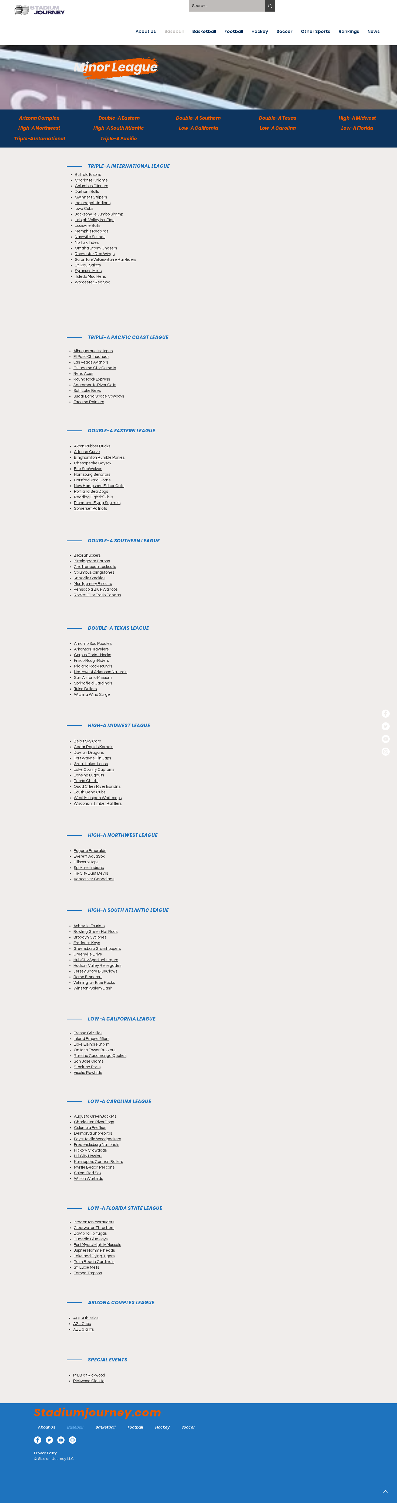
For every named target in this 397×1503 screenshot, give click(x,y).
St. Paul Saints (88, 265)
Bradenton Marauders (94, 1222)
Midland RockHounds (93, 666)
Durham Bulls (87, 192)
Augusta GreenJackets (95, 1116)
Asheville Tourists (89, 926)
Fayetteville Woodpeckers (97, 1139)
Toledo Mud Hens (90, 277)
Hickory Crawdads (90, 1150)
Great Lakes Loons (91, 764)
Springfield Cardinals (93, 683)
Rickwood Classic (88, 1381)
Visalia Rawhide (88, 1073)
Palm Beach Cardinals (94, 1262)
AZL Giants (83, 1329)
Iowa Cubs (84, 209)
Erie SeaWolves (88, 469)
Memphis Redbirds (91, 231)
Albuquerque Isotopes (93, 351)
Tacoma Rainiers (88, 402)
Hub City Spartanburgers (95, 960)
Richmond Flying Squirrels (97, 503)
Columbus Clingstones (94, 572)
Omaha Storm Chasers (96, 248)
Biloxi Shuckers (87, 555)
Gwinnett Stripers (91, 197)
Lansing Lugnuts (89, 775)
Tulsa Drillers (85, 689)
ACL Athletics (85, 1318)
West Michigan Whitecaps (98, 798)
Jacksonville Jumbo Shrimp (99, 214)
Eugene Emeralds (90, 851)
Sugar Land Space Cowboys (98, 396)
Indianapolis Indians (92, 203)
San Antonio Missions (93, 678)
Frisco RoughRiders (91, 661)
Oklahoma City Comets (94, 368)
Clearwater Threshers (94, 1228)
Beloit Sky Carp (87, 741)
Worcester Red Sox (92, 282)
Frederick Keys (86, 943)
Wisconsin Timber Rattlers (98, 804)
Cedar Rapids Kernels (93, 747)
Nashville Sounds (90, 237)
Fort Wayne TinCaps (92, 758)
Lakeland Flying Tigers (94, 1256)
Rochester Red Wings (95, 254)
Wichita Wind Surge (92, 695)
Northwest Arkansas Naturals (100, 672)
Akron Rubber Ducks (92, 446)
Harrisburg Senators (92, 475)
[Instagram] (386, 752)
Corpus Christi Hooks (92, 655)
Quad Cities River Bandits (97, 787)
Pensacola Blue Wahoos (95, 589)
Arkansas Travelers (91, 649)
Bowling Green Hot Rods (95, 932)
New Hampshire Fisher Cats (99, 486)
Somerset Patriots (90, 508)
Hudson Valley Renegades (97, 966)
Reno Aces (83, 374)
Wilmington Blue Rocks (94, 983)
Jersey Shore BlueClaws (95, 971)
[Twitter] (386, 726)
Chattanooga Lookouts (95, 567)
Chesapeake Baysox (92, 463)
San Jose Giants (88, 1061)
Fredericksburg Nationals (96, 1145)
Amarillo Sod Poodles (93, 644)
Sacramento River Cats (94, 385)
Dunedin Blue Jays (90, 1239)
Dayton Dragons (89, 753)
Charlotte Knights (91, 180)
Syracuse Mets (88, 271)
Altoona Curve (87, 452)
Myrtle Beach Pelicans (94, 1167)
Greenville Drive (87, 954)
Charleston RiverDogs (94, 1122)
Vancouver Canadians (94, 879)
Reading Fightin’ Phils (93, 497)
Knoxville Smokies (89, 578)
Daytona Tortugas (90, 1233)
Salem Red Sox (87, 1173)
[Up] (385, 1491)
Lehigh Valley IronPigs (94, 220)
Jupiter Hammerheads (94, 1250)
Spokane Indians (89, 868)
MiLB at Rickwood (89, 1375)
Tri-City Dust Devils (91, 873)
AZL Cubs (82, 1324)
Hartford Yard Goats (92, 480)
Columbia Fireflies (90, 1128)
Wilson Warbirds (88, 1179)
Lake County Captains (94, 770)
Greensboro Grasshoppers (97, 949)
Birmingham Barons (92, 561)
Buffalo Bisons (88, 175)
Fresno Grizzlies (88, 1033)
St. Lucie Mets (86, 1267)
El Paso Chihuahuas (91, 357)
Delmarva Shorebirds (93, 1133)
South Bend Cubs (89, 792)
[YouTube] (386, 739)
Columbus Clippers (91, 186)
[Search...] (270, 6)
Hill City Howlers (88, 1156)
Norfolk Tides (87, 243)
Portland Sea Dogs (91, 491)
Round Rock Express (91, 379)
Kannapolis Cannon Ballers (98, 1162)
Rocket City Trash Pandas (97, 595)
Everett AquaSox (89, 856)
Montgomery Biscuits (93, 584)
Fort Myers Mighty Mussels (97, 1245)
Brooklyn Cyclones (89, 937)
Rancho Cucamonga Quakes (100, 1056)
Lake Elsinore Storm (92, 1044)
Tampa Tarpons (88, 1273)
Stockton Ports (87, 1067)
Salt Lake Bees (87, 391)
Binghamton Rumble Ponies (99, 458)
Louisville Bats (87, 226)
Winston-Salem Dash (92, 988)
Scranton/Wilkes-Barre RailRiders (105, 260)
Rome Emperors (87, 977)
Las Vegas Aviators (90, 362)
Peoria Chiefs (86, 781)
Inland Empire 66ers (91, 1039)
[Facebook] (386, 714)
